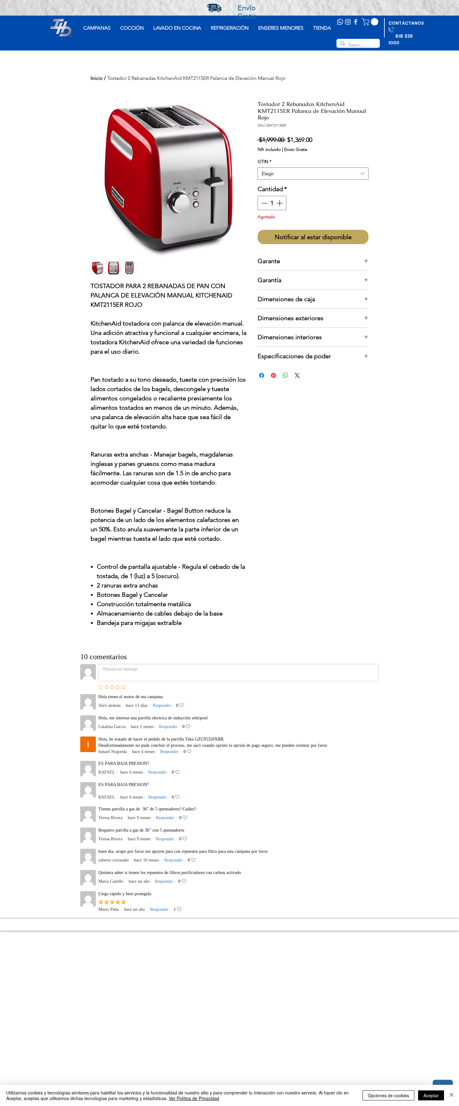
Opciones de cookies (388, 1095)
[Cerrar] (451, 1095)
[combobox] (313, 173)
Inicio (97, 78)
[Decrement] (264, 203)
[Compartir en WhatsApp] (285, 375)
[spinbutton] (272, 203)
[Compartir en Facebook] (261, 375)
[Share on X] (297, 375)
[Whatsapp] (340, 22)
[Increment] (280, 203)
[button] (371, 22)
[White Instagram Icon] (348, 22)
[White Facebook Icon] (355, 22)
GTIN (264, 161)
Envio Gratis (295, 149)
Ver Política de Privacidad (194, 1098)
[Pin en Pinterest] (273, 375)
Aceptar (431, 1095)
